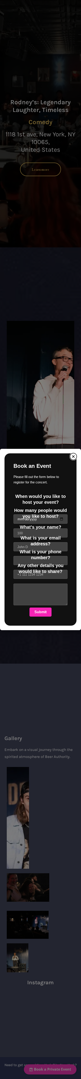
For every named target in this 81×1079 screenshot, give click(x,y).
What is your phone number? (40, 554)
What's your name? (40, 527)
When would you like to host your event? (40, 499)
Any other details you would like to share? (40, 568)
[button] (73, 456)
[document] (40, 539)
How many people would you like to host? (40, 513)
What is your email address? (40, 540)
